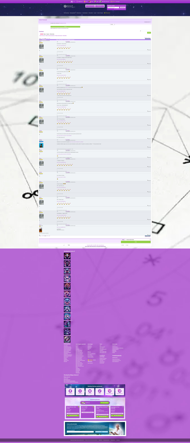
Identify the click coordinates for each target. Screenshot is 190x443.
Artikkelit (65, 358)
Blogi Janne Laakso (79, 364)
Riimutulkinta (90, 354)
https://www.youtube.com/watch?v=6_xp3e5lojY (76, 141)
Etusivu (74, 1)
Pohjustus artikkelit (115, 349)
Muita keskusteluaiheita (50, 35)
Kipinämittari (66, 353)
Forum (77, 367)
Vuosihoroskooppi (102, 359)
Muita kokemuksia (58, 35)
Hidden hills (67, 87)
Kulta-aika (116, 1)
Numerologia (80, 1)
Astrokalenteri (78, 369)
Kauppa (113, 352)
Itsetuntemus (90, 346)
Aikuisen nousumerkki (67, 349)
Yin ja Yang (101, 360)
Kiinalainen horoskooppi (67, 355)
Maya (86, 1)
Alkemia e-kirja (66, 360)
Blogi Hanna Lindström (79, 363)
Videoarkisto (114, 351)
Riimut (97, 1)
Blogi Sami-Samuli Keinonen (80, 360)
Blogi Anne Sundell (79, 362)
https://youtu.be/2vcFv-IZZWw (61, 177)
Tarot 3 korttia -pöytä (103, 352)
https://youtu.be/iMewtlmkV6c (61, 91)
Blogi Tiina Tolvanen (79, 359)
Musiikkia (65, 35)
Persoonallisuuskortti (103, 349)
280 (49, 38)
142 (47, 38)
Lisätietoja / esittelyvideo (73, 413)
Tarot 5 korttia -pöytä (103, 351)
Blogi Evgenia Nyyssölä (79, 355)
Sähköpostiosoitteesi (71, 430)
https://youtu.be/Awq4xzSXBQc (61, 75)
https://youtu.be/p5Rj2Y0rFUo (61, 227)
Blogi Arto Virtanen (79, 358)
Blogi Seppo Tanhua (79, 350)
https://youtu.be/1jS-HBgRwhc (61, 59)
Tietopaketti (77, 368)
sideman (40, 130)
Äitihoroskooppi (66, 351)
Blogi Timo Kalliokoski (79, 352)
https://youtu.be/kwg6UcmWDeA (61, 215)
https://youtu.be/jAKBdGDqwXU (61, 45)
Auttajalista (65, 359)
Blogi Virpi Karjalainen (79, 353)
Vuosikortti (101, 350)
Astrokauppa (78, 370)
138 (42, 38)
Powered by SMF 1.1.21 (90, 245)
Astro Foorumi (43, 20)
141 (46, 38)
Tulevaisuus (90, 345)
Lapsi (88, 349)
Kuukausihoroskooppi (67, 346)
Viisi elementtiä (102, 361)
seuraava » (149, 37)
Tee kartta (77, 371)
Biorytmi (77, 345)
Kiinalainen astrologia (105, 1)
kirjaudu (60, 23)
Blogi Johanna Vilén (79, 351)
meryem (40, 139)
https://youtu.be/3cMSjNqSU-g (61, 201)
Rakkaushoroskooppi (67, 352)
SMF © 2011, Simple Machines (99, 245)
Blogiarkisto (114, 350)
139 (43, 38)
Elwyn (40, 41)
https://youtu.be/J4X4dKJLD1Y (61, 187)
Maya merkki (66, 378)
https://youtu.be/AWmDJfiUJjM (61, 162)
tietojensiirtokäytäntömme (102, 428)
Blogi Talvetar (78, 361)
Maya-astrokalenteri (67, 379)
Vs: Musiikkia (68, 41)
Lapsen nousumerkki (67, 350)
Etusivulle (65, 361)
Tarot (92, 1)
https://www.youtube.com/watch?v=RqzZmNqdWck (64, 135)
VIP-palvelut (78, 372)
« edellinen (145, 37)
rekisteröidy (64, 23)
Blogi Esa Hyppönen (79, 354)
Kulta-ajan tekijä (114, 346)
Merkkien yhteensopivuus (68, 354)
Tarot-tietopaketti (102, 346)
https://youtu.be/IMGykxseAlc (61, 120)
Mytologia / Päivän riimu (91, 353)
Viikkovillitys (66, 345)
